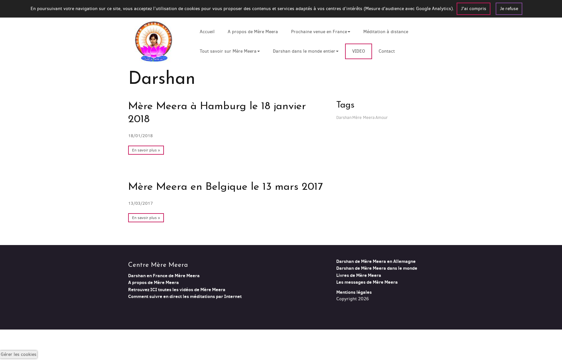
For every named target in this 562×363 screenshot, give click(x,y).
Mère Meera (363, 117)
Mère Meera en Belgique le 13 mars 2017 (225, 187)
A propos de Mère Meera (253, 32)
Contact (387, 51)
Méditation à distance (385, 32)
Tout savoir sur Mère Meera (228, 51)
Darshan (344, 117)
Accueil (207, 32)
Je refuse (509, 9)
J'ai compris (473, 9)
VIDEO (358, 51)
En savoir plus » (146, 150)
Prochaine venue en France (319, 32)
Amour (381, 117)
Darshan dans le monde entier (304, 51)
